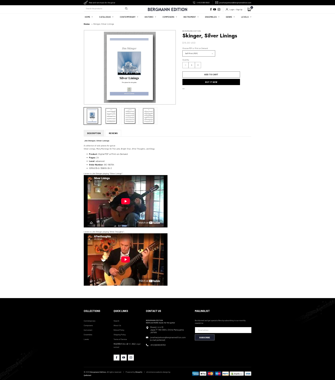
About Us (117, 325)
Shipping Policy (120, 334)
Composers (88, 325)
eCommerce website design (157, 372)
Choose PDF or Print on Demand (195, 48)
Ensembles (88, 334)
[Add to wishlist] (183, 88)
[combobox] (106, 8)
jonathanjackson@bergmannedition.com (235, 2)
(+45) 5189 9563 (203, 2)
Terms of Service (120, 339)
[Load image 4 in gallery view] (148, 116)
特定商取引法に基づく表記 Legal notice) (127, 345)
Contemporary (89, 321)
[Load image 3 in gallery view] (130, 116)
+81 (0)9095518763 (158, 345)
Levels (86, 339)
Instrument (88, 330)
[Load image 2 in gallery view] (111, 116)
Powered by (134, 372)
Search (116, 321)
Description (94, 133)
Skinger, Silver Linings (103, 24)
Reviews (113, 133)
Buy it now (211, 82)
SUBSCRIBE (204, 337)
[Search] (126, 8)
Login (232, 9)
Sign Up (239, 9)
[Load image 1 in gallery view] (92, 116)
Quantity (185, 60)
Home (87, 24)
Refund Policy (119, 330)
